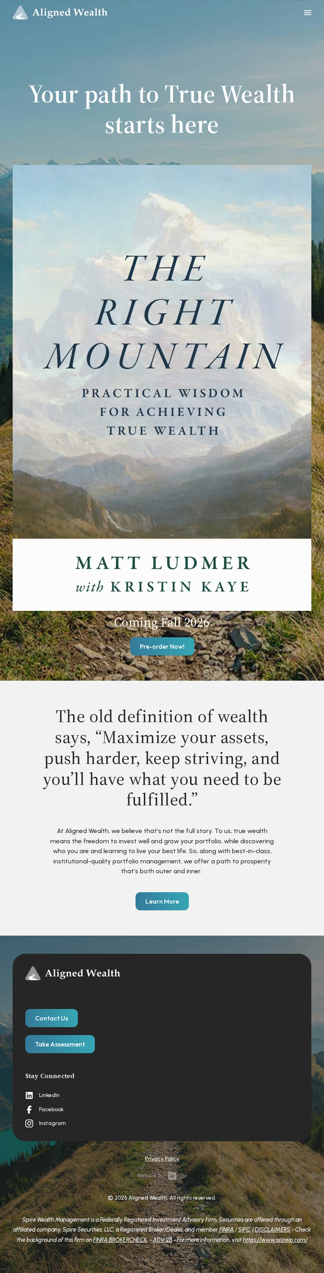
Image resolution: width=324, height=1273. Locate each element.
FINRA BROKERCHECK (120, 1239)
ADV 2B (162, 1239)
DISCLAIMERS (272, 1229)
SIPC (244, 1229)
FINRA (226, 1229)
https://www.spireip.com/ (275, 1239)
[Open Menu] (307, 13)
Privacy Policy (162, 1158)
